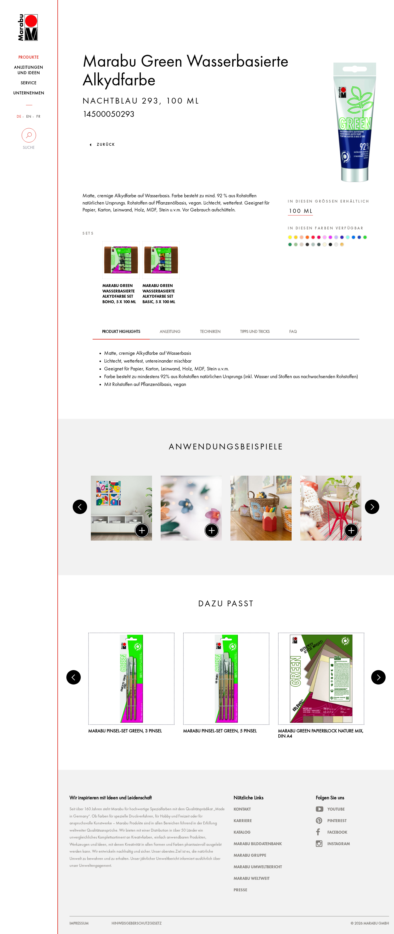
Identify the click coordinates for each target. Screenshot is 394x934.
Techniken (210, 332)
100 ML (301, 211)
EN (28, 117)
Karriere (243, 820)
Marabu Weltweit (251, 878)
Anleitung (170, 332)
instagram (338, 844)
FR (38, 117)
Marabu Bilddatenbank (258, 843)
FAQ (293, 332)
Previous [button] (80, 507)
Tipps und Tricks (255, 332)
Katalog (242, 832)
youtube (336, 809)
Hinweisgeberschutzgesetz (137, 923)
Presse (240, 889)
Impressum (79, 923)
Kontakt (242, 809)
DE (19, 117)
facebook (337, 832)
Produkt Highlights (121, 332)
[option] (121, 274)
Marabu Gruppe (250, 855)
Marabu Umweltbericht (258, 866)
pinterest (336, 821)
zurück (106, 145)
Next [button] (372, 507)
